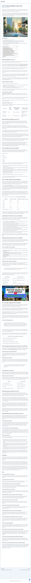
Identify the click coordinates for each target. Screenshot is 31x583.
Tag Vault (3, 1)
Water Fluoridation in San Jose (6, 47)
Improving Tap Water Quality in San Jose (7, 54)
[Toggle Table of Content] (16, 46)
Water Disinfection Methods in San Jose (7, 48)
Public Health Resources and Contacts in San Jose (9, 55)
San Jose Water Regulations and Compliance (8, 52)
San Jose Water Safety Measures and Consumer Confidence (10, 53)
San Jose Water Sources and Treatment (7, 49)
